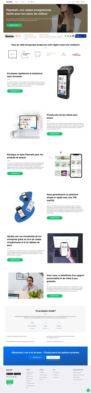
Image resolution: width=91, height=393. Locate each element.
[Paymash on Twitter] (7, 377)
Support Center (56, 377)
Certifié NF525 (56, 372)
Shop (33, 1)
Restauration (42, 372)
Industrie (23, 1)
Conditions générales (77, 372)
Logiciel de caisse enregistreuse (29, 373)
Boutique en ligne (29, 376)
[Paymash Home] (10, 2)
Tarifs (29, 1)
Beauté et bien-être (43, 377)
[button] (25, 336)
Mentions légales (76, 377)
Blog (70, 1)
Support (73, 1)
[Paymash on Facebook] (9, 377)
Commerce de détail (43, 374)
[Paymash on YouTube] (13, 377)
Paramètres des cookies (77, 379)
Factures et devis (29, 378)
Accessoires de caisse (30, 385)
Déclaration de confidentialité (78, 374)
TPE (27, 388)
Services (41, 379)
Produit (16, 1)
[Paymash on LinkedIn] (11, 377)
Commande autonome (30, 383)
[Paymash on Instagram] (16, 377)
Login (78, 1)
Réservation (28, 381)
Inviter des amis (56, 374)
